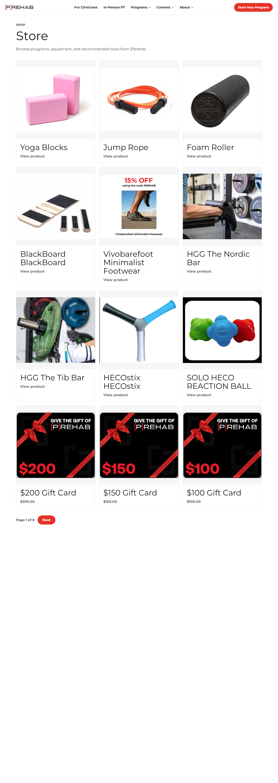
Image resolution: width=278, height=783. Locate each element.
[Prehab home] (19, 7)
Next (46, 520)
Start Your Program (253, 7)
